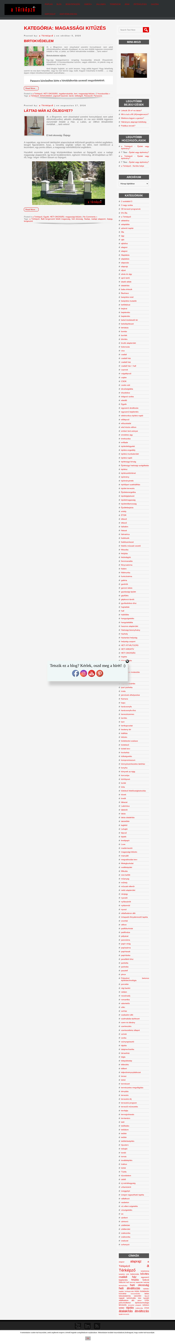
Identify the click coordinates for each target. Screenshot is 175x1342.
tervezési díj (126, 1099)
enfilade (124, 442)
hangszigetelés (127, 618)
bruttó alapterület (128, 343)
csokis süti (125, 385)
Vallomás (101, 4)
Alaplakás (125, 255)
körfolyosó (125, 779)
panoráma (125, 940)
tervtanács (125, 1118)
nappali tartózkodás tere (130, 1298)
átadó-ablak (126, 282)
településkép (126, 1061)
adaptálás (125, 224)
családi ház (126, 358)
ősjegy (109, 219)
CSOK (123, 381)
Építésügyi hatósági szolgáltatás (135, 465)
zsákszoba (125, 1233)
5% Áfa (124, 213)
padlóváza (125, 932)
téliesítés (125, 1064)
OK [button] (88, 1338)
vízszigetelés (126, 1210)
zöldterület (125, 1229)
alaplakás (125, 259)
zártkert (124, 1218)
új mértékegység (128, 1183)
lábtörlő (124, 810)
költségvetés (126, 756)
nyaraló (124, 898)
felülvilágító (126, 557)
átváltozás (142, 1311)
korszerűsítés (135, 1293)
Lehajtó (124, 829)
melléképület (126, 867)
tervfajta (124, 1110)
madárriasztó (126, 848)
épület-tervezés (128, 488)
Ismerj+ (88, 4)
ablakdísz (125, 220)
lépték (123, 837)
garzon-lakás (126, 588)
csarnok (124, 370)
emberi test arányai (129, 431)
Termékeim (115, 4)
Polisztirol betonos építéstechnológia (135, 979)
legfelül (124, 825)
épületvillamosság (129, 504)
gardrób (124, 584)
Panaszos (98, 96)
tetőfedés (125, 1126)
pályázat (124, 936)
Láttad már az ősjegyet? (48, 111)
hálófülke (125, 615)
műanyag (125, 879)
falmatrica (125, 534)
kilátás (137, 1291)
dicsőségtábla (127, 389)
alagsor (124, 247)
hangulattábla (127, 622)
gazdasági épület (128, 592)
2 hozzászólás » (103, 93)
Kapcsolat (50, 14)
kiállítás (124, 733)
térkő (123, 1080)
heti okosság (77, 219)
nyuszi (124, 909)
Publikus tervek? (128, 126)
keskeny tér (126, 729)
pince (123, 974)
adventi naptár (127, 228)
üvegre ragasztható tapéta (132, 1195)
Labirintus (125, 806)
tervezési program (129, 1103)
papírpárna (126, 948)
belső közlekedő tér (129, 320)
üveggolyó (125, 1191)
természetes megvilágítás (132, 1087)
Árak (127, 4)
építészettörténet (128, 473)
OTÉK (147, 1300)
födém (124, 569)
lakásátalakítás (125, 1296)
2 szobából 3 (126, 201)
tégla (123, 1057)
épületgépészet (127, 496)
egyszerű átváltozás (129, 408)
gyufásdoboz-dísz (128, 603)
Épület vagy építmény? (139, 152)
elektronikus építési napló (132, 416)
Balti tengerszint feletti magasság (55, 219)
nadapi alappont (98, 219)
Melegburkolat (127, 863)
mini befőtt (125, 875)
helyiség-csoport (128, 641)
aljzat (123, 270)
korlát (123, 783)
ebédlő (124, 400)
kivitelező (125, 745)
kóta (123, 787)
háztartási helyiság (129, 638)
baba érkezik (126, 289)
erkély (123, 511)
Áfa (122, 232)
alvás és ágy (126, 274)
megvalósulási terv (129, 859)
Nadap (87, 219)
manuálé (125, 856)
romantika (125, 999)
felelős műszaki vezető (131, 546)
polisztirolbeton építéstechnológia (134, 1303)
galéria (124, 580)
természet (125, 1084)
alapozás (125, 263)
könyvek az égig (128, 771)
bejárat (124, 308)
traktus (124, 1164)
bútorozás (125, 347)
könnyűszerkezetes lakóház (133, 764)
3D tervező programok (131, 209)
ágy (122, 236)
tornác (124, 1156)
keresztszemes (127, 714)
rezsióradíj (125, 996)
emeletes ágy (127, 435)
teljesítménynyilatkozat (131, 1072)
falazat (124, 530)
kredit (123, 798)
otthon (124, 925)
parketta (124, 963)
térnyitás (125, 1091)
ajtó (122, 240)
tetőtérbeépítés (127, 1141)
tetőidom (125, 1130)
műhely (124, 882)
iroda (123, 691)
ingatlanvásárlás (66, 93)
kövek (123, 794)
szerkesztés (126, 1026)
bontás (124, 331)
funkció (146, 1280)
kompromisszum (128, 760)
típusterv (125, 1145)
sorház (124, 1011)
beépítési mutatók (129, 301)
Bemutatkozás (73, 4)
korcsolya (125, 775)
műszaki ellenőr (128, 886)
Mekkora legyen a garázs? (132, 118)
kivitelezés (144, 1291)
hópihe (124, 657)
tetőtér (124, 1133)
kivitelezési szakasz (129, 741)
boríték (124, 335)
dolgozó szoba (127, 396)
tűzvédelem (126, 1175)
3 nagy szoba (127, 205)
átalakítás (125, 285)
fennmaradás (127, 561)
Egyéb (46, 217)
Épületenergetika (128, 492)
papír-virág (126, 944)
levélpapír (125, 840)
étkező (124, 519)
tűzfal (123, 1168)
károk (71, 96)
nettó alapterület (128, 890)
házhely (124, 634)
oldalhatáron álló (128, 913)
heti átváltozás (129, 1288)
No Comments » (90, 217)
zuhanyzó (125, 1244)
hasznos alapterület (129, 626)
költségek (79, 96)
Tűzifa (123, 1172)
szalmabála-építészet (130, 1019)
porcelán (125, 984)
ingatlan (121, 1291)
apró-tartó (125, 278)
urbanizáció (126, 1187)
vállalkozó (125, 1198)
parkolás (125, 967)
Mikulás (124, 871)
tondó (123, 1153)
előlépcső (125, 419)
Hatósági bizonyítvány (130, 630)
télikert (124, 1068)
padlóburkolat (127, 928)
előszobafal (126, 423)
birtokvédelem (46, 96)
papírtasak (125, 951)
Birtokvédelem (39, 41)
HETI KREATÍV (127, 649)
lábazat (124, 802)
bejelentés (125, 312)
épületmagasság (128, 500)
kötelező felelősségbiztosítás (133, 791)
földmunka (125, 572)
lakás (123, 814)
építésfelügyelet (128, 446)
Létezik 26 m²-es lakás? (131, 110)
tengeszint (28, 221)
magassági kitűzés (86, 93)
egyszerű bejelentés (129, 412)
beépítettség (145, 1271)
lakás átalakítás (128, 817)
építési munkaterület (130, 454)
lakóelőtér (125, 821)
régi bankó (125, 988)
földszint (122, 1282)
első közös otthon (128, 427)
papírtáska (125, 955)
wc (122, 1214)
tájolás (124, 1045)
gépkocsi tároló (127, 599)
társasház (125, 1053)
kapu (123, 703)
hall (122, 611)
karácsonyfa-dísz (128, 710)
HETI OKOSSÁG (50, 93)
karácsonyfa (126, 706)
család (124, 354)
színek (124, 1034)
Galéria (155, 4)
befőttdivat (125, 305)
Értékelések (140, 4)
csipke (124, 377)
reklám (124, 992)
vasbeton (125, 1202)
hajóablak (125, 607)
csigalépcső (126, 373)
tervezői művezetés (129, 1107)
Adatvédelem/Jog (68, 14)
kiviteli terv (125, 749)
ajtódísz (124, 243)
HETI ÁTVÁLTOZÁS (129, 645)
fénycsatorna (126, 565)
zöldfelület (125, 1225)
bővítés (124, 339)
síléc (123, 1007)
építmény (125, 477)
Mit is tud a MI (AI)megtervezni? (135, 114)
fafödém (124, 527)
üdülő (123, 1179)
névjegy (124, 894)
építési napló (126, 458)
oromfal (124, 921)
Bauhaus (125, 293)
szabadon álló (127, 1015)
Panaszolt (88, 96)
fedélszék (125, 538)
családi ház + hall (128, 366)
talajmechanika (127, 1049)
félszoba (124, 550)
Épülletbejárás (127, 507)
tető (122, 1122)
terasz (123, 1076)
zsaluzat (124, 1241)
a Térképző (46, 36)
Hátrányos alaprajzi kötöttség (133, 122)
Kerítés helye (138, 166)
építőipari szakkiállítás (130, 484)
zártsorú (124, 1221)
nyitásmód (125, 905)
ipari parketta (126, 687)
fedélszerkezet (127, 542)
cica (123, 351)
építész (124, 469)
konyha (124, 768)
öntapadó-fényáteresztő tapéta (134, 917)
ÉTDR (123, 515)
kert (75, 93)
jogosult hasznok (60, 96)
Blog (59, 4)
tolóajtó (124, 1149)
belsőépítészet (127, 324)
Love (123, 844)
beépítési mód (127, 297)
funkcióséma (126, 576)
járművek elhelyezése (130, 695)
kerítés (124, 718)
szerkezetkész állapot (130, 1030)
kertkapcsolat (127, 726)
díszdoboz (125, 393)
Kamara (124, 699)
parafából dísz (127, 959)
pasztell (124, 970)
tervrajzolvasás (127, 1114)
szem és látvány (128, 1022)
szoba (123, 1038)
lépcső (124, 833)
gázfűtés (125, 595)
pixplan (48, 4)
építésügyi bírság (128, 462)
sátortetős (125, 1003)
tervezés (125, 1095)
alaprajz (124, 266)
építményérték (127, 481)
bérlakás (125, 328)
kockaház (125, 752)
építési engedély (128, 450)
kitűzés (124, 737)
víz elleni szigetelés (129, 1206)
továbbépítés (126, 1160)
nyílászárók (126, 902)
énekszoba (126, 439)
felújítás (124, 553)
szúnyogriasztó (127, 1042)
